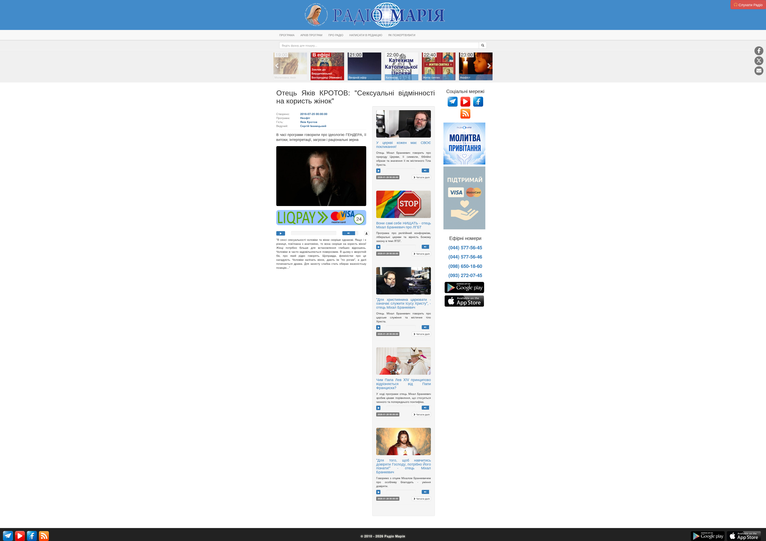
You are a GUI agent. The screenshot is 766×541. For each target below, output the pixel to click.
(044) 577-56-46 (465, 256)
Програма (286, 35)
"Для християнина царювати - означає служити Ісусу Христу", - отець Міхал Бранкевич (403, 303)
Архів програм (311, 35)
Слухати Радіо (750, 4)
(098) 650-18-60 (465, 266)
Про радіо (335, 35)
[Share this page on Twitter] (758, 60)
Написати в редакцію (365, 35)
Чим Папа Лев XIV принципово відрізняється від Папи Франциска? (403, 383)
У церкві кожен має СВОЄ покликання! (403, 144)
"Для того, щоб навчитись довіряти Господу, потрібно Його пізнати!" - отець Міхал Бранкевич (403, 465)
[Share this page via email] (758, 70)
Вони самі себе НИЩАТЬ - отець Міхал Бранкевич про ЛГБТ (403, 224)
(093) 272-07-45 (465, 275)
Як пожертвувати (401, 35)
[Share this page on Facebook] (758, 50)
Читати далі (423, 177)
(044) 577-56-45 (465, 247)
